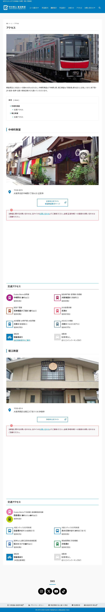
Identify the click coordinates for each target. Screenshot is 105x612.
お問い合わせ (44, 214)
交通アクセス (18, 110)
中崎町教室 (15, 106)
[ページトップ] (100, 607)
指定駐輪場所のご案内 (22, 340)
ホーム (10, 23)
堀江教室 (14, 113)
